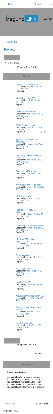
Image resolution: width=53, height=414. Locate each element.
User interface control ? (26, 112)
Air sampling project (24, 255)
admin (29, 257)
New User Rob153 (23, 282)
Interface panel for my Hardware (30, 226)
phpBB (15, 411)
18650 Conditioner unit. (26, 125)
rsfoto (29, 187)
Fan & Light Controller (25, 269)
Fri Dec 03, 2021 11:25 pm (28, 101)
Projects (9, 49)
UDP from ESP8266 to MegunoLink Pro (25, 240)
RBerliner (31, 144)
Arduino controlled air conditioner (30, 296)
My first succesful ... (24, 196)
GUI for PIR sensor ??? (25, 98)
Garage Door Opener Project (28, 84)
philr (28, 86)
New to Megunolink (24, 323)
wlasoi (29, 214)
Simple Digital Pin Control (27, 171)
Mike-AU (30, 127)
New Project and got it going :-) (29, 185)
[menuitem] (9, 4)
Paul (29, 244)
